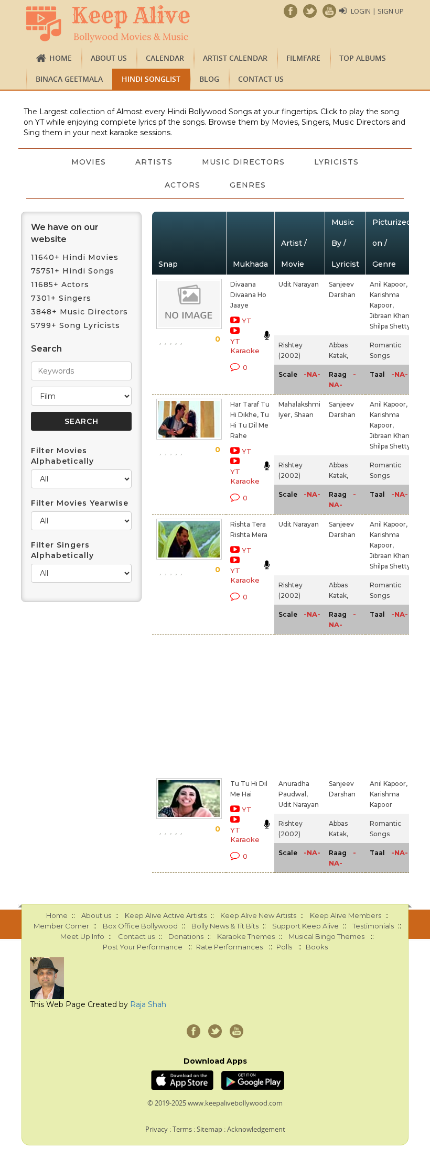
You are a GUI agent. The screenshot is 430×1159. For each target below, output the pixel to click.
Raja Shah (148, 1004)
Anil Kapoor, (388, 284)
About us (109, 58)
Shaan (304, 415)
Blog (209, 79)
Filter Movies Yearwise (79, 503)
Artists (154, 162)
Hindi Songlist (151, 79)
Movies (88, 162)
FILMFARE (303, 58)
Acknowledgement (256, 1129)
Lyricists (336, 162)
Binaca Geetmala (69, 79)
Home (60, 58)
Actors (182, 185)
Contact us (261, 79)
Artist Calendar (235, 58)
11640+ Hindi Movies (75, 257)
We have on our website (65, 233)
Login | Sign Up (377, 11)
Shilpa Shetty (390, 326)
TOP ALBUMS (362, 58)
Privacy (156, 1129)
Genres (248, 185)
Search (46, 349)
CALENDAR (165, 58)
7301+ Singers (61, 298)
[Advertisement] (236, 704)
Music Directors (243, 162)
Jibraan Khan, (390, 316)
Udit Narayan (298, 284)
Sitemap (209, 1129)
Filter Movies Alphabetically (62, 456)
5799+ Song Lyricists (75, 325)
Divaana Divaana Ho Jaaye (248, 294)
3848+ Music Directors (79, 311)
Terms (182, 1129)
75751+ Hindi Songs (72, 271)
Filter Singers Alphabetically (62, 550)
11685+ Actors (60, 284)
